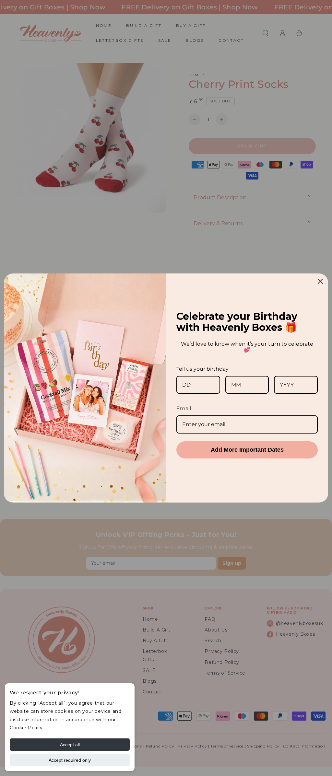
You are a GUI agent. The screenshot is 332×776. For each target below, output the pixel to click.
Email (183, 408)
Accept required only (70, 760)
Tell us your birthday (202, 369)
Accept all (70, 744)
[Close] (320, 281)
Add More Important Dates (247, 449)
